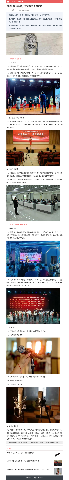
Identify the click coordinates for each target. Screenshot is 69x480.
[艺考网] (8, 1)
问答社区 (20, 1)
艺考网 (14, 1)
